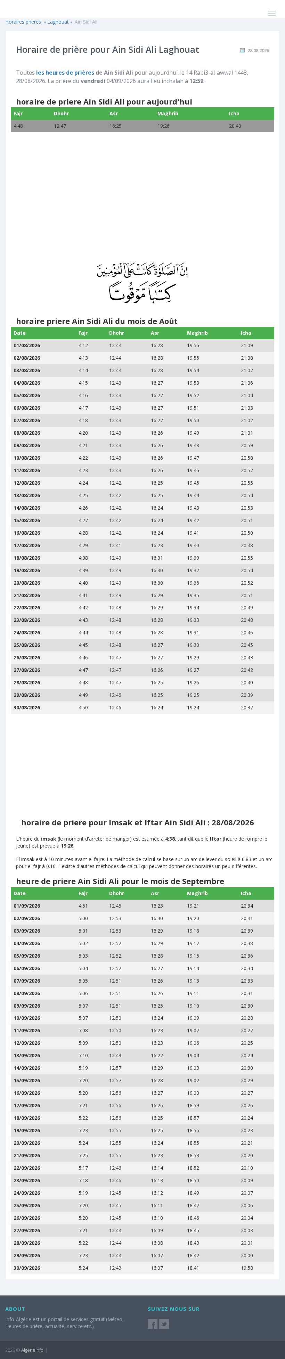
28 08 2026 (258, 50)
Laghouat (58, 21)
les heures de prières (65, 72)
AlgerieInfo (32, 1350)
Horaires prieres (23, 21)
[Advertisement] (142, 201)
